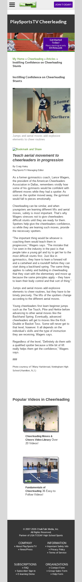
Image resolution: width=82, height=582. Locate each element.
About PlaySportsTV (26, 546)
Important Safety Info (57, 546)
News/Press (26, 549)
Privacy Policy (57, 549)
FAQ (26, 567)
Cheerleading (35, 58)
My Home (18, 58)
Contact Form (58, 567)
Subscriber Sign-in (26, 571)
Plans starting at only (56, 43)
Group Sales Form (57, 571)
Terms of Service (57, 552)
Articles (51, 58)
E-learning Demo (26, 574)
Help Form (57, 574)
